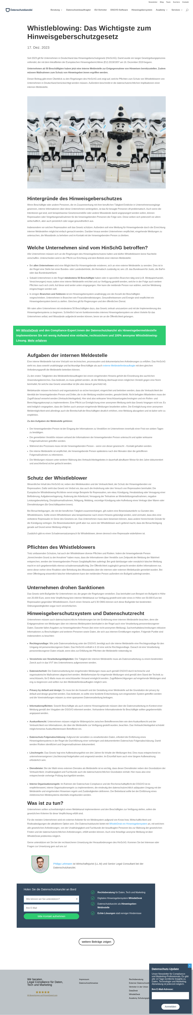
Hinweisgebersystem (142, 10)
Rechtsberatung (136, 979)
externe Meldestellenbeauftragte (119, 365)
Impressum (84, 979)
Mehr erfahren (37, 340)
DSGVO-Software (119, 10)
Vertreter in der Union (138, 987)
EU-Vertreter (101, 10)
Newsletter (153, 2)
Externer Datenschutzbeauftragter (144, 983)
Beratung (55, 10)
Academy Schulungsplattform (142, 998)
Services (176, 10)
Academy (160, 10)
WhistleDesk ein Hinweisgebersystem (128, 824)
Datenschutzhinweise (88, 983)
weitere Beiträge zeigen (96, 941)
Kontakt (185, 2)
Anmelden (170, 1006)
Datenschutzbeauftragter (78, 10)
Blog (162, 2)
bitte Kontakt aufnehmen (51, 916)
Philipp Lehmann (62, 863)
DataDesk (133, 990)
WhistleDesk (29, 330)
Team (168, 2)
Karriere (176, 2)
